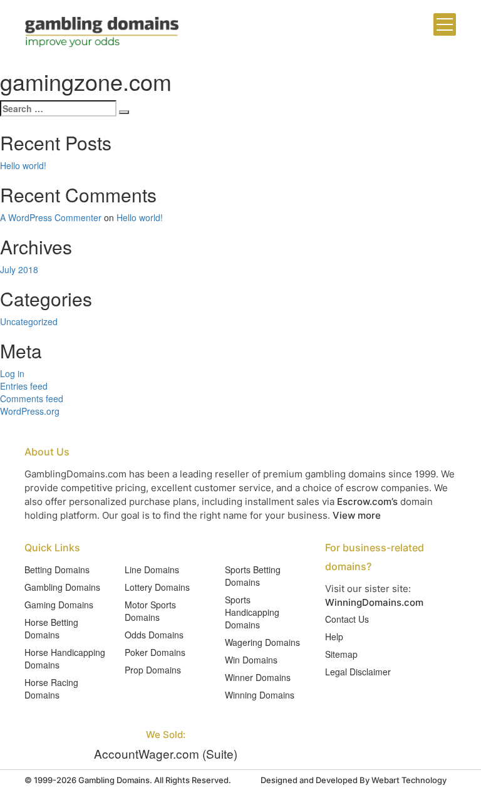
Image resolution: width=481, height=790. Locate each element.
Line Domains (152, 569)
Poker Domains (155, 652)
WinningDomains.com (374, 602)
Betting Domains (57, 569)
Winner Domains (258, 677)
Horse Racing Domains (51, 688)
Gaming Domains (58, 604)
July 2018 (19, 269)
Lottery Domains (157, 587)
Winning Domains (259, 695)
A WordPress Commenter (50, 217)
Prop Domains (153, 669)
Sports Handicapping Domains (252, 612)
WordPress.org (29, 411)
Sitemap (341, 654)
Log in (12, 373)
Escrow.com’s (367, 501)
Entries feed (24, 386)
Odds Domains (154, 634)
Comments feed (31, 398)
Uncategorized (29, 321)
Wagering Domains (262, 642)
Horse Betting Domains (51, 628)
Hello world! (23, 165)
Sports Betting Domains (253, 575)
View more (357, 515)
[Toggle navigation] (444, 24)
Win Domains (251, 659)
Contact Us (347, 619)
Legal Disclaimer (358, 671)
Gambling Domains (62, 587)
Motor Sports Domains (150, 610)
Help (334, 636)
